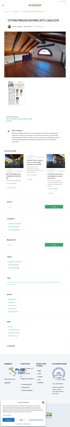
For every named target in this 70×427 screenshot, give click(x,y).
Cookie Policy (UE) (27, 384)
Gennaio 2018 (12, 308)
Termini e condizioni (27, 390)
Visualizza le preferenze (36, 420)
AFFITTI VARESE (10, 282)
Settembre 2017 (13, 311)
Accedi (10, 326)
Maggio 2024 (12, 299)
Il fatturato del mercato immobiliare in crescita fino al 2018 (55, 176)
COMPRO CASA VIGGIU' (35, 282)
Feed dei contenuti (14, 329)
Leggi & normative (13, 223)
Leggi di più (7, 382)
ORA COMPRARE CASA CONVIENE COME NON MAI (13, 176)
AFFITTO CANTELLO (25, 282)
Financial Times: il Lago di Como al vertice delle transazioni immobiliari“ (35, 162)
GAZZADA (40, 382)
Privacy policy (26, 423)
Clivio (39, 379)
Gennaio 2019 (12, 305)
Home (7, 11)
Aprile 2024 (11, 302)
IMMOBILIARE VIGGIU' (56, 282)
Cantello (40, 376)
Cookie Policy (19, 423)
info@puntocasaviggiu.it (27, 378)
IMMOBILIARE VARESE (46, 282)
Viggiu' (39, 370)
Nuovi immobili (12, 226)
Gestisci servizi (7, 415)
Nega (21, 420)
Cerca (54, 206)
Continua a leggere (11, 183)
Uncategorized (16, 11)
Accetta (8, 420)
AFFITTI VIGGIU (17, 282)
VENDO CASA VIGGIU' (12, 284)
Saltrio (39, 373)
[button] (43, 402)
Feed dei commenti (14, 332)
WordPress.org (13, 336)
